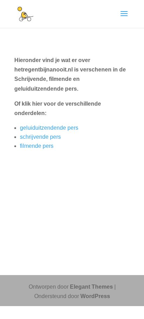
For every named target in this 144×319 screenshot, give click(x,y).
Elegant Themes (91, 287)
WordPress (95, 296)
